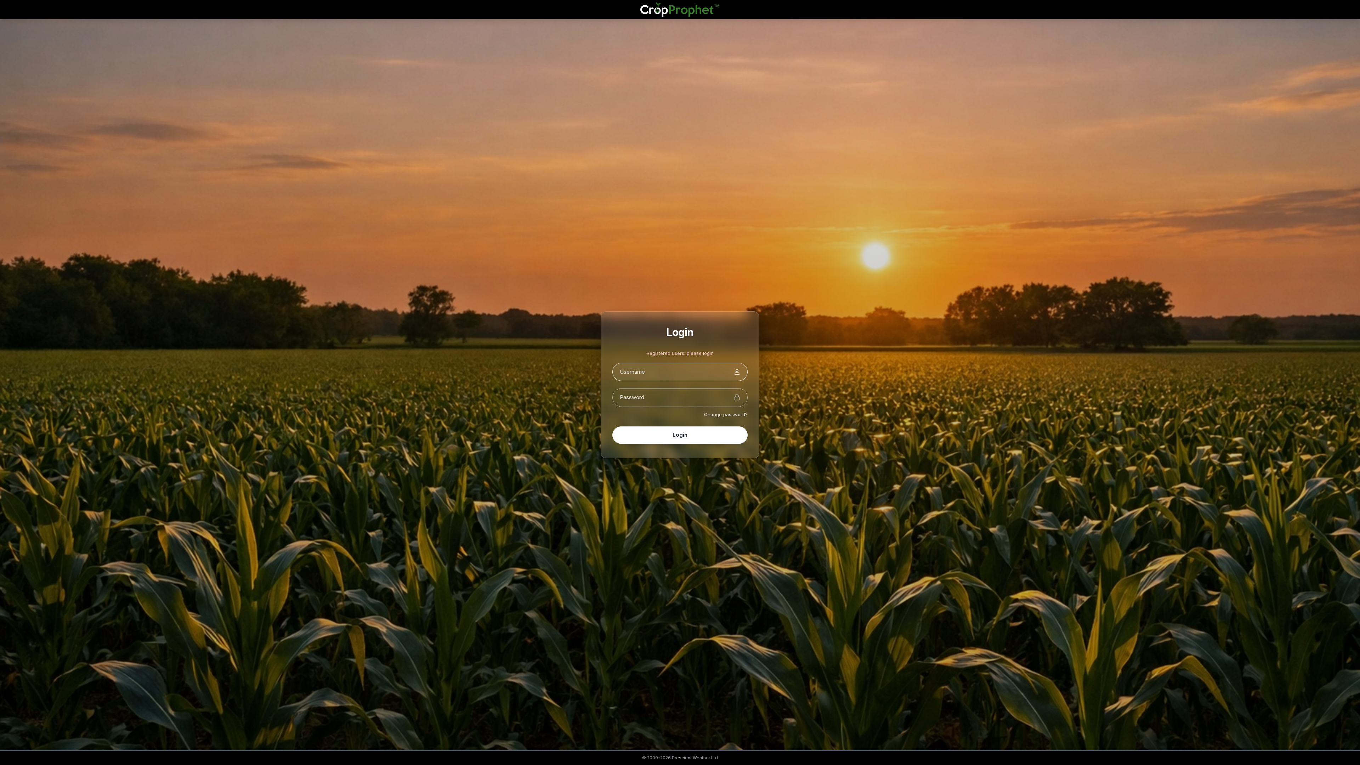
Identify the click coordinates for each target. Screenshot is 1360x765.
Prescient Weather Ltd (695, 757)
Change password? (726, 414)
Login (680, 434)
